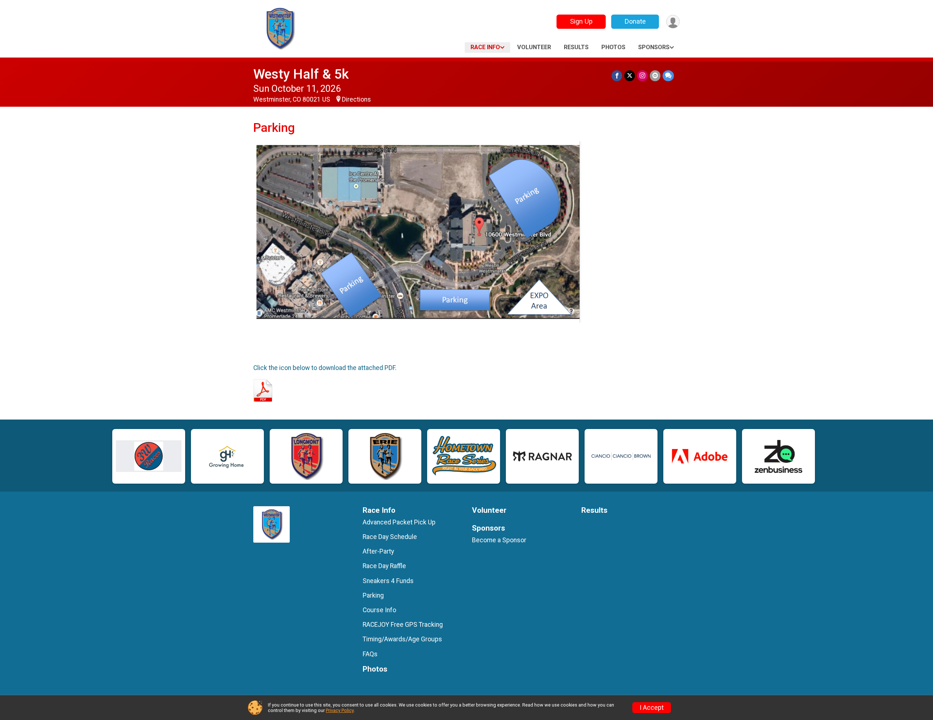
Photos (613, 47)
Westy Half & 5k (301, 74)
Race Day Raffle (384, 566)
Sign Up (581, 21)
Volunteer (534, 47)
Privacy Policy (340, 710)
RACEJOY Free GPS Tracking (403, 624)
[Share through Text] (668, 75)
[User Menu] (673, 21)
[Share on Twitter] (629, 75)
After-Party (378, 551)
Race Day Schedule (390, 536)
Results (576, 47)
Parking (373, 595)
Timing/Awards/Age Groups (402, 639)
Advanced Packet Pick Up (399, 522)
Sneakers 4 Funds (388, 581)
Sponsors (654, 47)
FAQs (370, 654)
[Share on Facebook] (617, 75)
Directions (356, 99)
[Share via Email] (655, 75)
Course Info (379, 610)
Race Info (485, 47)
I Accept (652, 707)
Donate (635, 21)
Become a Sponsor (499, 540)
